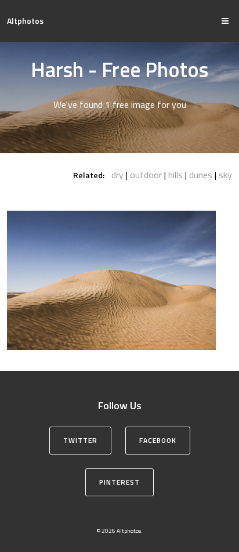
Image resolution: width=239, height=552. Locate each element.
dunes (200, 175)
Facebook (157, 440)
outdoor (146, 175)
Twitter (80, 440)
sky (225, 175)
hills (175, 175)
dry (117, 175)
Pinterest (119, 482)
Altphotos (25, 21)
